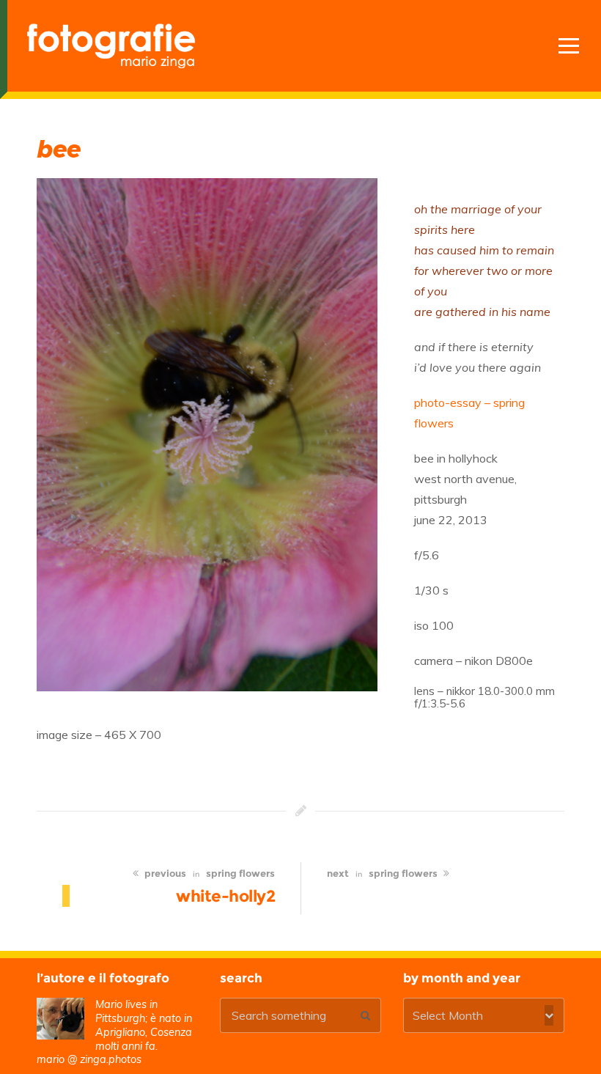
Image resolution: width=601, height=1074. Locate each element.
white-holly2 (225, 896)
